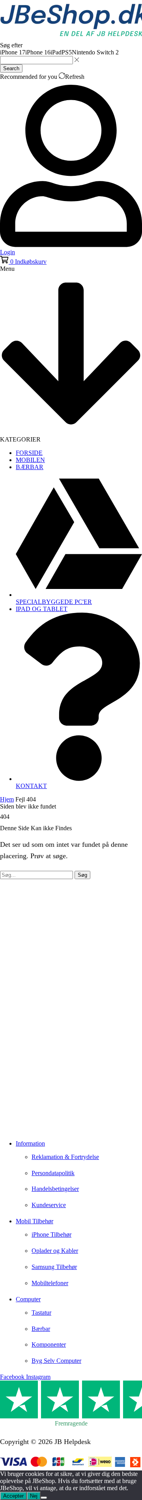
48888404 (26, 1113)
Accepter (13, 1496)
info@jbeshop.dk (24, 1125)
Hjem (7, 799)
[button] (23, 261)
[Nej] (44, 1497)
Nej (33, 1496)
